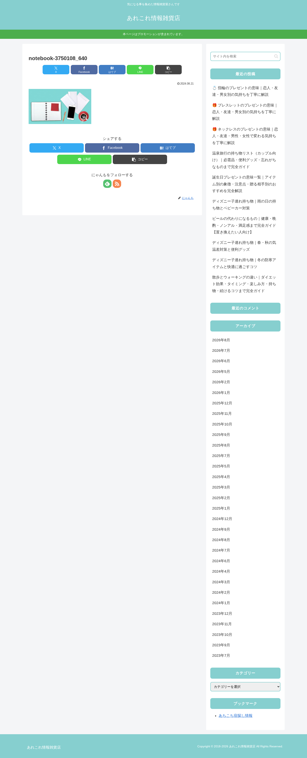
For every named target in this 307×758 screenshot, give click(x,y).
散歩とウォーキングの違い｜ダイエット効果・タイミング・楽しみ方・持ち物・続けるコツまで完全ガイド (244, 284)
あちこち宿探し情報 (235, 716)
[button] (168, 69)
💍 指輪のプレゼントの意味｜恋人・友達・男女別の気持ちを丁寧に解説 (245, 91)
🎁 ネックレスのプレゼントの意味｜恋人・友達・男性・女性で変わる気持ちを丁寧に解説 (245, 136)
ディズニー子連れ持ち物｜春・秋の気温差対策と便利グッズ (244, 245)
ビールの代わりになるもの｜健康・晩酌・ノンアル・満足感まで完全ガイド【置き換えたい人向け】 (244, 225)
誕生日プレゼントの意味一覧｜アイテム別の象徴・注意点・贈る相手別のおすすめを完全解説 (244, 184)
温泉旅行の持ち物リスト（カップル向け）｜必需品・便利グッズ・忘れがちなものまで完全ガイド (244, 160)
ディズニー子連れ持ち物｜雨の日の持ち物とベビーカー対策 (244, 204)
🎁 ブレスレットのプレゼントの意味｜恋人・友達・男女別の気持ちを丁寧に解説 (245, 112)
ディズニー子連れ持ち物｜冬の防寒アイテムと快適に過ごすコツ (244, 263)
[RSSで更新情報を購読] (117, 184)
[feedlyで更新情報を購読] (107, 184)
